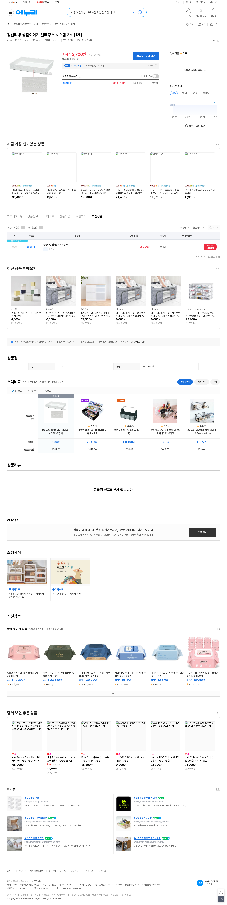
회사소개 (10, 871)
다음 (217, 648)
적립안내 (151, 65)
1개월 (173, 93)
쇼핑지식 (26, 2)
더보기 (215, 40)
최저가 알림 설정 (197, 125)
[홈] (8, 24)
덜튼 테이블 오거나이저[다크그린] (129, 432)
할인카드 (197, 227)
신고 (52, 249)
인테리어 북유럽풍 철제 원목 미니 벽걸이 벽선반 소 (201, 432)
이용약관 (22, 871)
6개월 (194, 93)
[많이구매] (93, 411)
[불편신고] (221, 892)
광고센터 (74, 871)
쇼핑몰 (183, 227)
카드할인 (32, 227)
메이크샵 (214, 2)
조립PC (42, 2)
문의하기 (202, 532)
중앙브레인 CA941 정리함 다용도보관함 (92, 432)
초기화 (215, 227)
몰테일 (188, 2)
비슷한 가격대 (33, 390)
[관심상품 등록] (21, 665)
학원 (57, 2)
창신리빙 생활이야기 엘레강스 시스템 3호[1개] (56, 432)
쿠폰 (45, 249)
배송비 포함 (146, 76)
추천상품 (97, 216)
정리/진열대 (60, 24)
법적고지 (52, 871)
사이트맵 (102, 871)
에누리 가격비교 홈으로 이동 (26, 12)
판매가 (132, 235)
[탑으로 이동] (221, 899)
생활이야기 (201, 382)
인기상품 (18, 390)
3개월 (184, 93)
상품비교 (26, 665)
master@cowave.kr (71, 888)
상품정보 (32, 216)
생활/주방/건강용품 (22, 24)
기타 (73, 24)
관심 (192, 24)
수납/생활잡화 (42, 24)
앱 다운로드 (211, 883)
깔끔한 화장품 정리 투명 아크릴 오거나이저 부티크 (165, 432)
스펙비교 (49, 216)
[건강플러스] (13, 2)
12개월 (206, 93)
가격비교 (14, 216)
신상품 (48, 390)
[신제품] (129, 411)
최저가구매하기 (210, 246)
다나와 (178, 2)
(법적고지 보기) (139, 342)
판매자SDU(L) (88, 871)
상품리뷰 (65, 216)
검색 (140, 12)
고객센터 (63, 871)
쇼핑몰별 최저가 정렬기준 (80, 76)
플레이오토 (200, 2)
